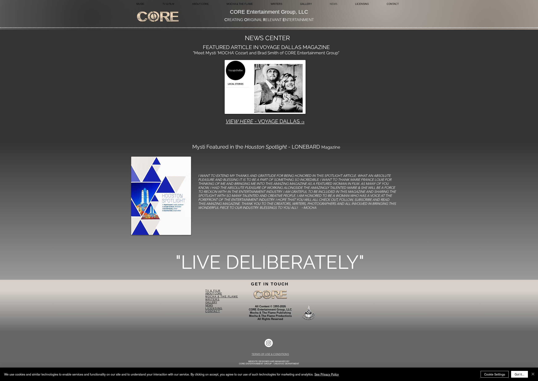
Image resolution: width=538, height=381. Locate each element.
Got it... (519, 374)
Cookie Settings (494, 374)
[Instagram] (269, 343)
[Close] (532, 374)
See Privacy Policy (326, 374)
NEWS (209, 305)
